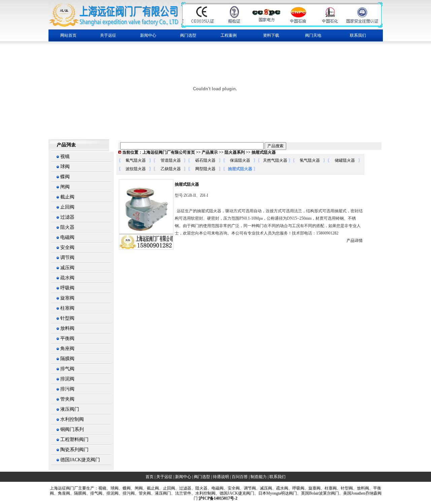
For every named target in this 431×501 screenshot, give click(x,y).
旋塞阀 (67, 298)
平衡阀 (67, 338)
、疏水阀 (280, 488)
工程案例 (229, 35)
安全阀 (67, 247)
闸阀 (65, 186)
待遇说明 (221, 476)
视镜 (65, 156)
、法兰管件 (181, 493)
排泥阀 (67, 378)
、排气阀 (94, 493)
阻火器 (67, 227)
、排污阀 (127, 493)
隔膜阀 (67, 358)
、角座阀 (62, 493)
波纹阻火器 (136, 168)
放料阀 (67, 328)
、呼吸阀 (296, 488)
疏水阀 (67, 277)
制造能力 (259, 476)
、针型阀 (345, 488)
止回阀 (67, 207)
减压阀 (67, 267)
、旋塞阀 (312, 488)
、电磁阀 (215, 488)
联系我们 (358, 35)
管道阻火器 (171, 160)
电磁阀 (67, 237)
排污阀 (67, 389)
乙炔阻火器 (171, 168)
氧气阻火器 (136, 160)
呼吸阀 (67, 287)
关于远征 (164, 476)
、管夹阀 (143, 493)
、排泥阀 (110, 493)
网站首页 (68, 35)
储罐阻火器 (345, 160)
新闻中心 (183, 476)
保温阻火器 (240, 160)
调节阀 (67, 257)
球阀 (65, 166)
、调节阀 (248, 488)
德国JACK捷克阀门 (80, 459)
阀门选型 (202, 476)
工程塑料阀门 (74, 439)
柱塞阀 (67, 308)
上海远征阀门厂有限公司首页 (168, 152)
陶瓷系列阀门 (74, 449)
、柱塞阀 (329, 488)
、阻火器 (199, 488)
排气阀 (67, 368)
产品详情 (354, 240)
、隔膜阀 (78, 493)
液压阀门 (69, 409)
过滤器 (67, 217)
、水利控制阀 (203, 493)
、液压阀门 (161, 493)
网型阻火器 (205, 168)
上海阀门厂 (64, 488)
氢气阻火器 (310, 160)
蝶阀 (65, 176)
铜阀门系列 (72, 429)
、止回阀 (167, 488)
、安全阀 (232, 488)
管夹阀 (67, 399)
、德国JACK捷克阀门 (235, 493)
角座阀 (67, 348)
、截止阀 (151, 488)
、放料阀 (361, 488)
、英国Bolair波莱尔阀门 (318, 493)
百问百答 (240, 476)
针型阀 (67, 318)
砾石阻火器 (205, 160)
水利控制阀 (72, 419)
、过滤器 (183, 488)
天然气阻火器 (275, 160)
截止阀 (67, 196)
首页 (149, 476)
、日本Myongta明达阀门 (275, 493)
